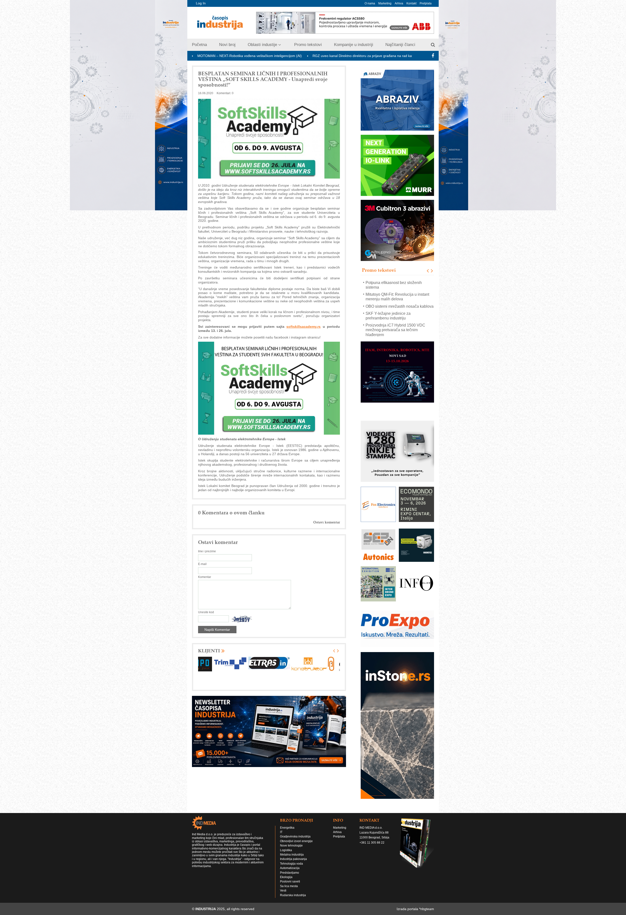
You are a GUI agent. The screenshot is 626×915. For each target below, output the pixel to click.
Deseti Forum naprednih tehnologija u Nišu (391, 56)
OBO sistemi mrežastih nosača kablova (400, 282)
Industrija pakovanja (293, 859)
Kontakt (411, 3)
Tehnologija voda (291, 863)
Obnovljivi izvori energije (296, 841)
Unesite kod (206, 612)
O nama (370, 3)
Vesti (283, 890)
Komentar (204, 577)
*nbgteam (426, 909)
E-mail (202, 564)
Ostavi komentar (326, 522)
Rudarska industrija (293, 895)
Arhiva (399, 3)
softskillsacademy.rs (303, 326)
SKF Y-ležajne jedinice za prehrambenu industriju (388, 292)
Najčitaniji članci (400, 44)
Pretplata (426, 3)
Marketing (384, 3)
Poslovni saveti (290, 881)
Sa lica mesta (289, 886)
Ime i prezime (207, 551)
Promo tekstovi (308, 44)
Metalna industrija (292, 854)
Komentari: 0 (225, 93)
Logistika (286, 850)
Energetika (287, 827)
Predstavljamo (289, 872)
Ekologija (286, 877)
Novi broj (227, 44)
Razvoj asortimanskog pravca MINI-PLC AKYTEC (396, 320)
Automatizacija (290, 868)
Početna (199, 44)
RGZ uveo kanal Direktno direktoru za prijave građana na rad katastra (293, 56)
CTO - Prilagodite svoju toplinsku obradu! (394, 332)
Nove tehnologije (291, 845)
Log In (201, 3)
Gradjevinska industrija (295, 836)
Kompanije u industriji (353, 44)
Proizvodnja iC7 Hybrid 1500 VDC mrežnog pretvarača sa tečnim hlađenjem (395, 306)
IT (281, 832)
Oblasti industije (262, 44)
